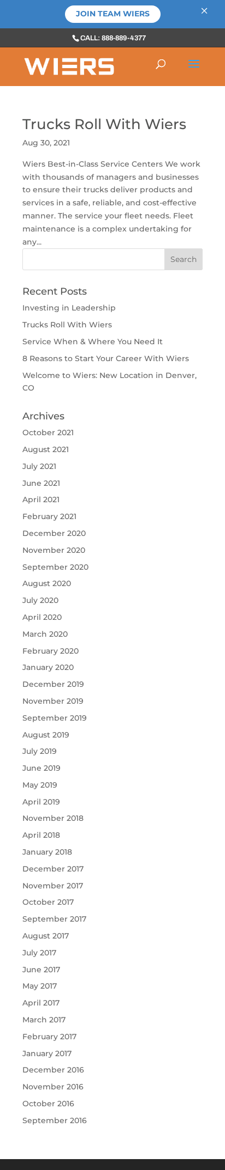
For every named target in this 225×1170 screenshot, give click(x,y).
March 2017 (44, 1020)
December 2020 (54, 533)
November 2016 (53, 1087)
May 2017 (39, 986)
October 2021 (48, 432)
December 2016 (53, 1070)
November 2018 (53, 818)
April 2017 (41, 1003)
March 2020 (45, 634)
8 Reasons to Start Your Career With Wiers (105, 358)
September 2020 (55, 567)
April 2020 (42, 617)
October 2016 (48, 1103)
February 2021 (49, 516)
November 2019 (53, 701)
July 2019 (39, 751)
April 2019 (41, 802)
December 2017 (53, 869)
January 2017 (47, 1053)
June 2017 (41, 969)
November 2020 (53, 550)
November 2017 (52, 886)
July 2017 (39, 953)
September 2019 (54, 718)
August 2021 (45, 449)
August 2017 (45, 936)
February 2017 (49, 1036)
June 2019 (41, 768)
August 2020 (46, 583)
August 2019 (45, 735)
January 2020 (48, 667)
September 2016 (54, 1120)
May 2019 (39, 785)
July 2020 (40, 600)
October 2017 (48, 902)
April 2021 (41, 499)
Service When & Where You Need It (92, 341)
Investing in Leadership (69, 308)
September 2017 (54, 919)
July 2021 (39, 466)
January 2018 (47, 852)
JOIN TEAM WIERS (113, 14)
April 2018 (41, 835)
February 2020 (50, 651)
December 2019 (53, 684)
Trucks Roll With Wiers (104, 124)
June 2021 (41, 483)
